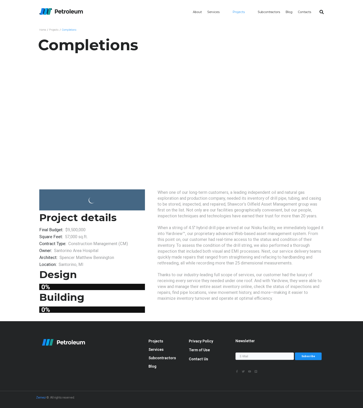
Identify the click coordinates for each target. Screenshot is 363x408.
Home (42, 29)
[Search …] (322, 12)
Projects (54, 29)
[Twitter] (243, 371)
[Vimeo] (255, 371)
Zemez (41, 397)
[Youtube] (249, 371)
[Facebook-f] (236, 371)
